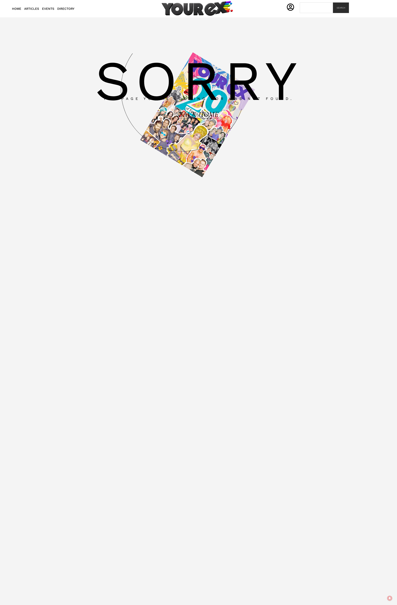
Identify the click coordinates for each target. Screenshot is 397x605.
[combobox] (316, 7)
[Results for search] (316, 14)
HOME (16, 8)
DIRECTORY (65, 8)
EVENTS (48, 8)
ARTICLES (31, 8)
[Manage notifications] (389, 598)
